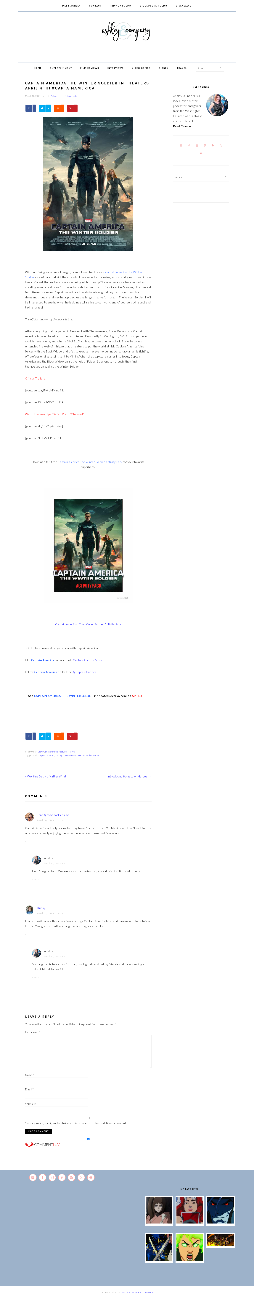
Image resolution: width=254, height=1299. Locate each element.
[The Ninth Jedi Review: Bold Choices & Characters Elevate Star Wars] (159, 1222)
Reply (29, 841)
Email (29, 1089)
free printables (85, 755)
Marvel (72, 751)
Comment (32, 1032)
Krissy (41, 908)
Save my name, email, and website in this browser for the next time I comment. (76, 1123)
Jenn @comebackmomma (53, 815)
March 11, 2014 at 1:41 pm (57, 863)
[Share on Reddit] (59, 108)
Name (30, 1075)
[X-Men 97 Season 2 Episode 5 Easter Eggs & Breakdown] (220, 1244)
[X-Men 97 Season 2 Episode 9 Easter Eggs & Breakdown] (189, 1222)
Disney (41, 751)
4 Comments (71, 96)
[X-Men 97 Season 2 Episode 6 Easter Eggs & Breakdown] (189, 1259)
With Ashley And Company (127, 37)
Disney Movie (51, 751)
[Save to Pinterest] (72, 108)
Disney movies (70, 755)
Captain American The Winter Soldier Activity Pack (88, 624)
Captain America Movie (88, 660)
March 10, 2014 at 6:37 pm (50, 820)
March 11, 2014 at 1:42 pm (57, 956)
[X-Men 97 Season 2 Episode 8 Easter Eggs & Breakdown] (220, 1222)
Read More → (182, 126)
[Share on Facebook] (30, 108)
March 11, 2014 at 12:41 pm (50, 913)
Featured (63, 751)
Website (30, 1103)
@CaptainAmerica (85, 672)
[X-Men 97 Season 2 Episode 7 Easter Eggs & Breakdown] (159, 1259)
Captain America (47, 755)
